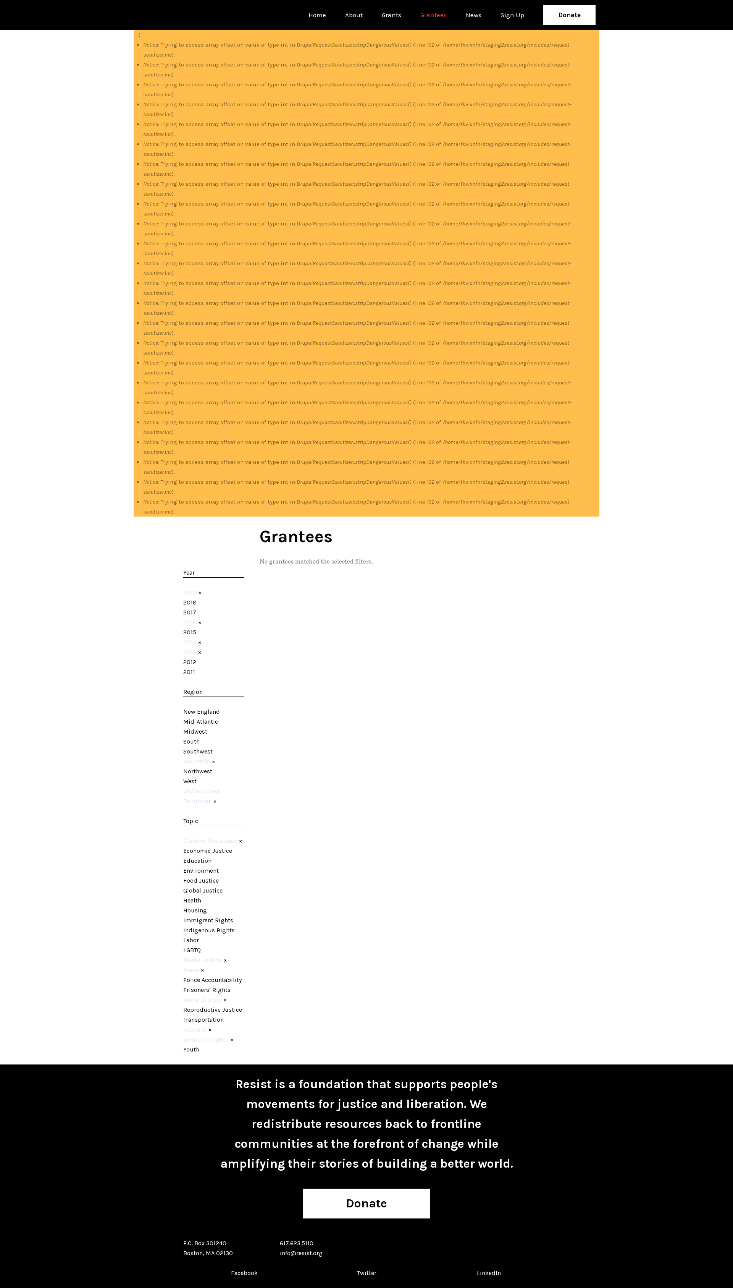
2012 (189, 662)
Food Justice (201, 880)
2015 (189, 632)
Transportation (203, 1019)
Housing (195, 910)
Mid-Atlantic (200, 721)
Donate (569, 15)
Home (317, 15)
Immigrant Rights (208, 920)
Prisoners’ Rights (207, 989)
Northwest (197, 771)
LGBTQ (192, 950)
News (473, 15)
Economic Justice (207, 850)
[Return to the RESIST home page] (161, 15)
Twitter (366, 1273)
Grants (391, 15)
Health (192, 900)
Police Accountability (212, 979)
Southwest (198, 751)
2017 (189, 612)
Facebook (244, 1273)
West (190, 781)
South (191, 741)
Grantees (433, 15)
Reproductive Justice (212, 1009)
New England (201, 711)
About (354, 15)
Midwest (195, 731)
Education (197, 860)
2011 (189, 672)
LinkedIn (489, 1273)
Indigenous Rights (209, 930)
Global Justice (203, 890)
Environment (201, 870)
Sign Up (512, 15)
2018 (190, 602)
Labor (191, 940)
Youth (191, 1049)
